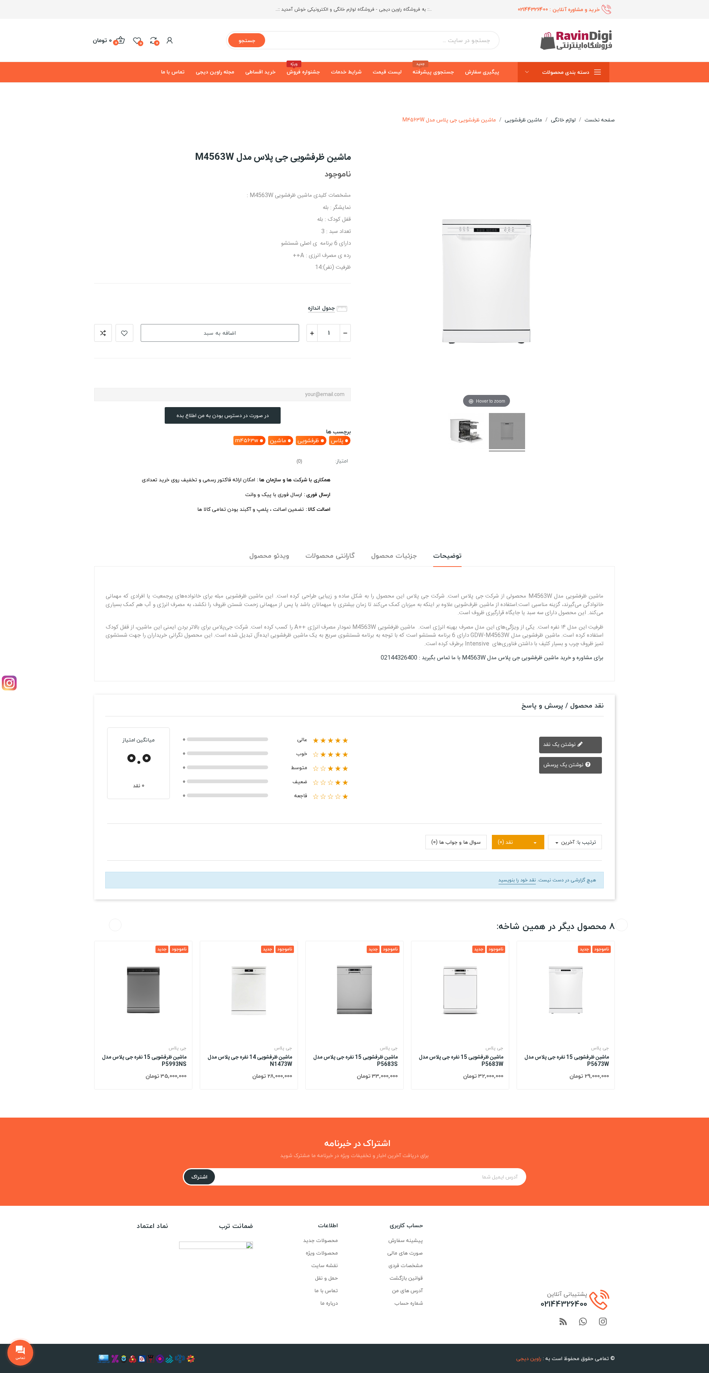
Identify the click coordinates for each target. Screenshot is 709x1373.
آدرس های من (407, 1290)
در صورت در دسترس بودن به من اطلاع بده (223, 415)
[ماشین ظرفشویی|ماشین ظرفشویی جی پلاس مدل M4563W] (507, 432)
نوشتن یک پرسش (564, 764)
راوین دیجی (528, 1358)
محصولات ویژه (322, 1253)
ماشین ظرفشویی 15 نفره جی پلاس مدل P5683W (461, 1061)
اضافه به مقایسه (103, 333)
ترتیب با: (586, 842)
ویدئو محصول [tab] (269, 556)
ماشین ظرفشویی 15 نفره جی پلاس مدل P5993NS (144, 1061)
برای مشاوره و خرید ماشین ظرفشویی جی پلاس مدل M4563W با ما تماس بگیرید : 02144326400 (492, 658)
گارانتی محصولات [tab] (330, 556)
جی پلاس (177, 1048)
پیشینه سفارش (405, 1240)
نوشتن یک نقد (560, 744)
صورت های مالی (405, 1253)
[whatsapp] (583, 1322)
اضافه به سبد (220, 333)
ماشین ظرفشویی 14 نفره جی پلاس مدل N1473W (250, 1061)
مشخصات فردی (405, 1265)
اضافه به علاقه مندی (124, 333)
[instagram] (603, 1322)
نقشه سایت (324, 1265)
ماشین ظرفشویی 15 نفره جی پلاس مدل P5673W (566, 1061)
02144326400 (533, 9)
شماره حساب (408, 1303)
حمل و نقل (326, 1278)
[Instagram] (9, 683)
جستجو (247, 40)
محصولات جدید (320, 1240)
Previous (115, 925)
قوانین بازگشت (406, 1278)
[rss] (563, 1322)
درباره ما (329, 1303)
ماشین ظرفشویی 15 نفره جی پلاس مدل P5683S (355, 1061)
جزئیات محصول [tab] (394, 556)
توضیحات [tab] (447, 556)
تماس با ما (326, 1290)
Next (621, 925)
